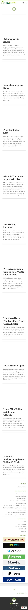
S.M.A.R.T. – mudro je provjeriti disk (18, 500)
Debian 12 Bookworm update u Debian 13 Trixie (13, 459)
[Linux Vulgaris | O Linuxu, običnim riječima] (8, 2)
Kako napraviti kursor (21, 493)
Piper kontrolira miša (21, 498)
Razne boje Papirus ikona (20, 496)
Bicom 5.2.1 (23, 521)
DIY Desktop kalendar (21, 503)
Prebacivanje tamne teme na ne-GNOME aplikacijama (13, 272)
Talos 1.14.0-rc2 (22, 528)
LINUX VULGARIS (21, 486)
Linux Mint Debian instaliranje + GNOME (12, 412)
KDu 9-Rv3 (23, 531)
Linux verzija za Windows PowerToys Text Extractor (13, 321)
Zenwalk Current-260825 (20, 526)
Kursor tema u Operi (13, 365)
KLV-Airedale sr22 (22, 524)
